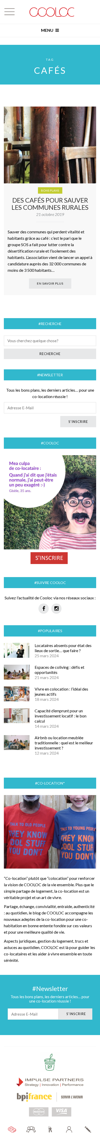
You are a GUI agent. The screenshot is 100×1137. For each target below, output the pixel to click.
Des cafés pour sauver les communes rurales (50, 203)
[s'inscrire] (88, 1129)
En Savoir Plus (50, 283)
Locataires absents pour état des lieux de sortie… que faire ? (63, 648)
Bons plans (50, 190)
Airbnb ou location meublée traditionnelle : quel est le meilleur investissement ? (64, 742)
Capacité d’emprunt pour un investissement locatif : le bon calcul (60, 715)
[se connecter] (69, 1129)
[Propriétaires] (50, 1129)
